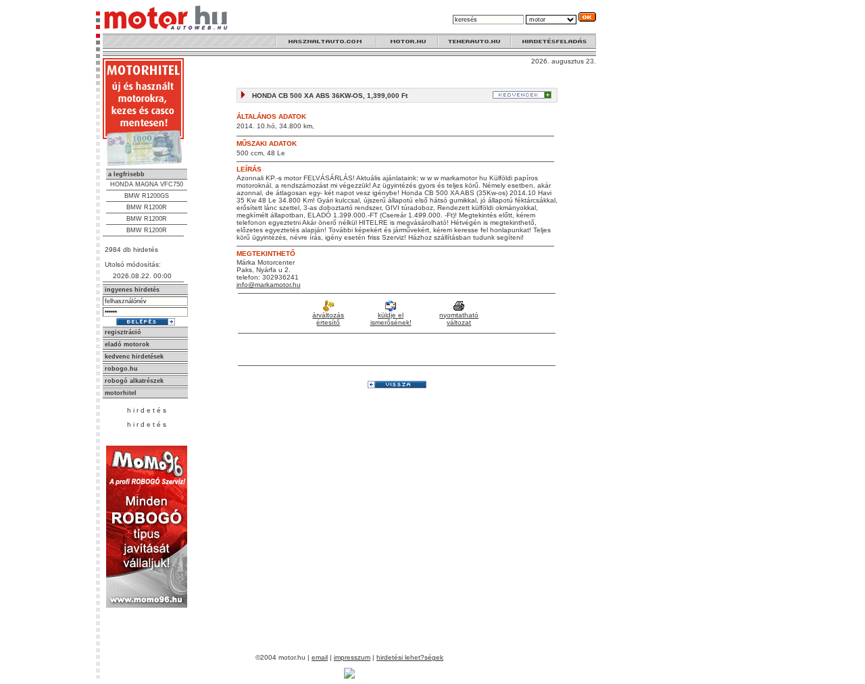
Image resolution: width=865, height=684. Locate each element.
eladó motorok (127, 344)
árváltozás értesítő (328, 318)
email (320, 657)
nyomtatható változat (458, 318)
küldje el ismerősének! (391, 318)
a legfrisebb (126, 174)
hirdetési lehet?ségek (409, 657)
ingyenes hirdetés (132, 289)
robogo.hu (121, 368)
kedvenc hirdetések (134, 356)
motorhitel (121, 393)
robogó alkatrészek (134, 380)
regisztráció (123, 332)
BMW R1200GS (146, 195)
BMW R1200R (146, 207)
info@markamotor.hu (269, 284)
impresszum (352, 657)
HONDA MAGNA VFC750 (146, 184)
